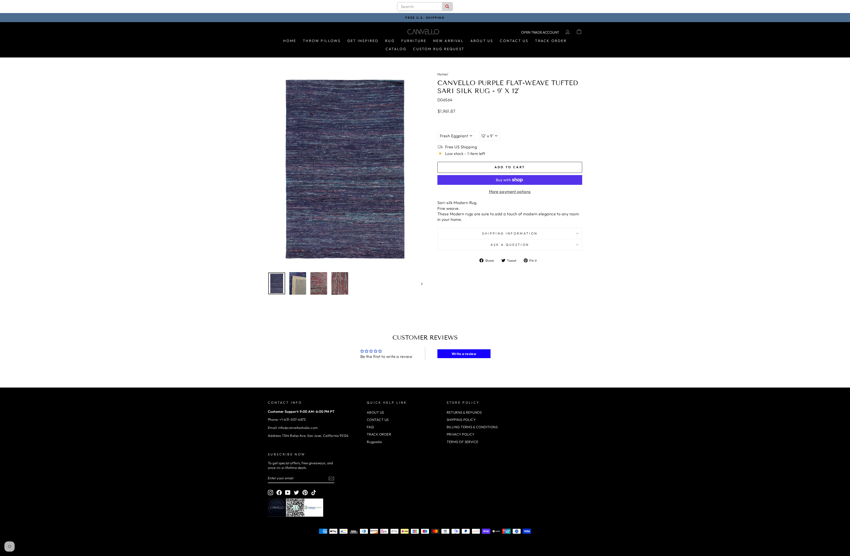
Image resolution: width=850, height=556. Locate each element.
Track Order (551, 40)
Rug (390, 40)
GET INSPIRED (363, 40)
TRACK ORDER (379, 434)
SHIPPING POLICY (461, 420)
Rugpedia (374, 442)
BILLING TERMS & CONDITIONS (472, 427)
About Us (481, 40)
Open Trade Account (540, 32)
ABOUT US (375, 412)
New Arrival (448, 40)
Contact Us (514, 40)
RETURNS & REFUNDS (464, 412)
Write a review (464, 354)
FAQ (370, 427)
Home (289, 40)
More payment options (510, 191)
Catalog (396, 49)
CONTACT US (378, 420)
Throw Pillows (322, 40)
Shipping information (509, 233)
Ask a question (510, 245)
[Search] (447, 6)
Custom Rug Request (438, 49)
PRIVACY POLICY (461, 434)
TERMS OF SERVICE (463, 442)
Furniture (414, 40)
